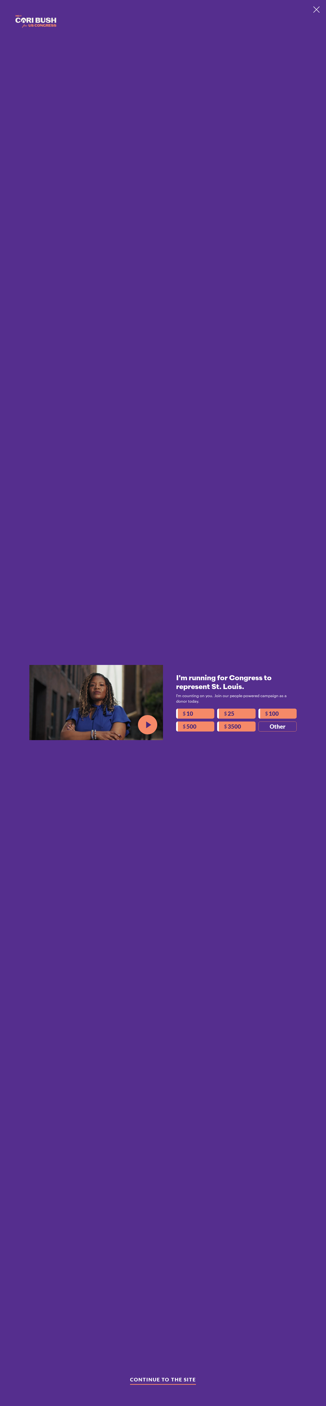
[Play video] (147, 724)
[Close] (316, 9)
